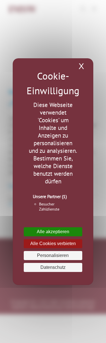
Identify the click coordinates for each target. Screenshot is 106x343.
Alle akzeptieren (53, 231)
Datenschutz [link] (53, 267)
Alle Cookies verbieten (53, 243)
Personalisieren (53, 255)
